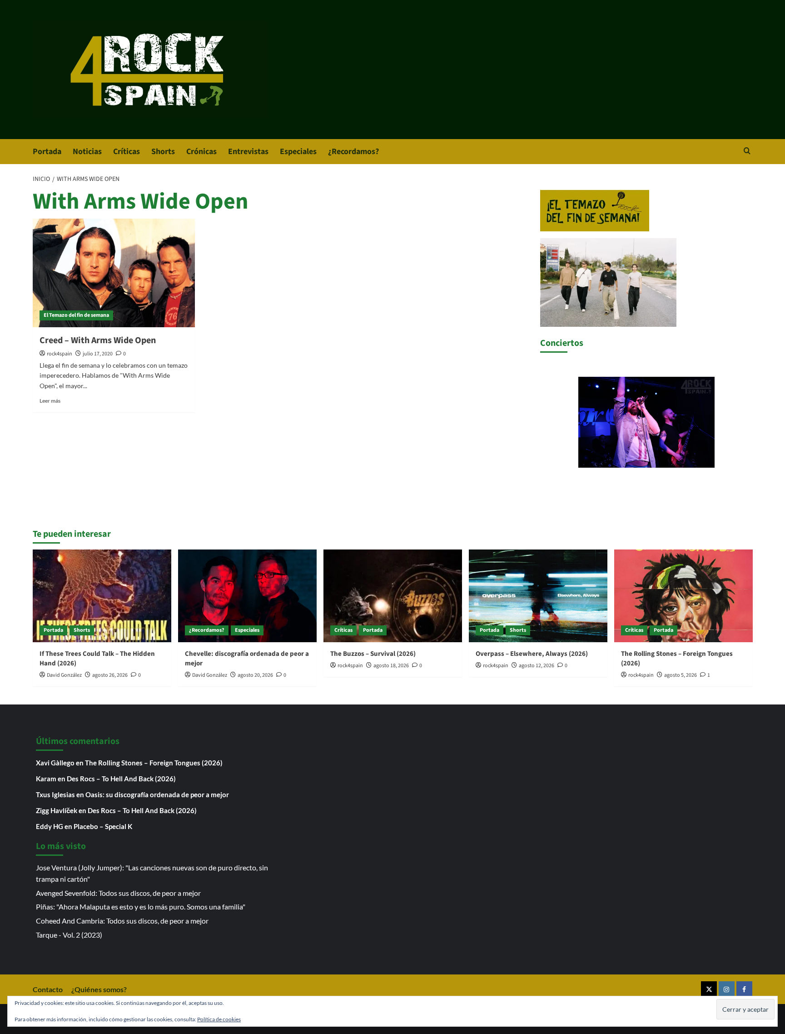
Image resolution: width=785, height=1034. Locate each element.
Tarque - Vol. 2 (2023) (69, 934)
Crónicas (201, 151)
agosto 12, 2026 (536, 665)
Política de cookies (219, 1019)
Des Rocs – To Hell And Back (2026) (121, 778)
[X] (709, 989)
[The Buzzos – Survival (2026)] (392, 595)
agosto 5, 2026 (680, 675)
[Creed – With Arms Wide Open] (114, 273)
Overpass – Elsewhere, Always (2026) (532, 654)
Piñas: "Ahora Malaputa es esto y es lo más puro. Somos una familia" (140, 906)
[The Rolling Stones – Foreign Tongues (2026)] (683, 595)
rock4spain (59, 354)
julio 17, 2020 (98, 354)
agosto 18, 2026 (391, 665)
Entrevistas (248, 151)
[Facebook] (744, 989)
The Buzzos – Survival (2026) (373, 654)
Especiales (298, 151)
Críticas (126, 151)
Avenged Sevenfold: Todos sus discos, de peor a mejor (118, 893)
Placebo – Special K (103, 826)
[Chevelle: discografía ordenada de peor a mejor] (247, 595)
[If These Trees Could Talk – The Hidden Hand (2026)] (102, 595)
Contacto (48, 989)
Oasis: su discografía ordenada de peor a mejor (157, 794)
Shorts (163, 151)
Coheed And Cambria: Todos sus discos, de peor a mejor (122, 920)
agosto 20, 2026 (255, 675)
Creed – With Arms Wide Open (98, 340)
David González (64, 675)
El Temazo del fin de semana (76, 315)
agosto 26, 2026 (110, 675)
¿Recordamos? (353, 151)
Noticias (87, 151)
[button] (747, 152)
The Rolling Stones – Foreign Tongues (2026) (154, 763)
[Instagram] (727, 989)
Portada (47, 151)
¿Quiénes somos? (99, 989)
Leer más (50, 400)
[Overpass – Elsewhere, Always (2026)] (538, 595)
